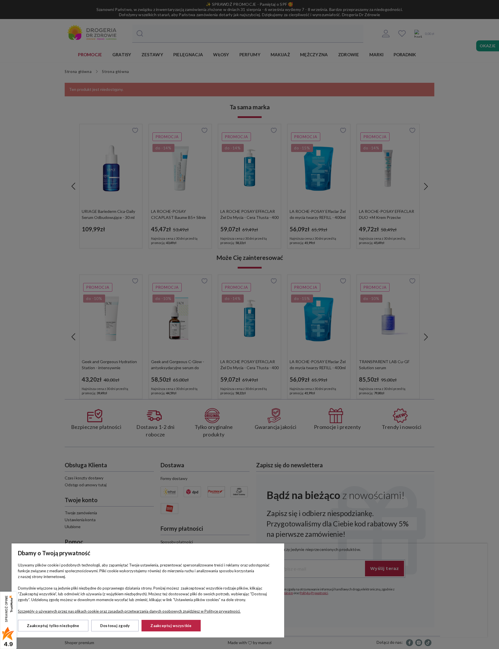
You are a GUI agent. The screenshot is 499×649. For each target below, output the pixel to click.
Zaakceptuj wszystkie (170, 625)
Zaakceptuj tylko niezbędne (53, 625)
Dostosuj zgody (115, 625)
